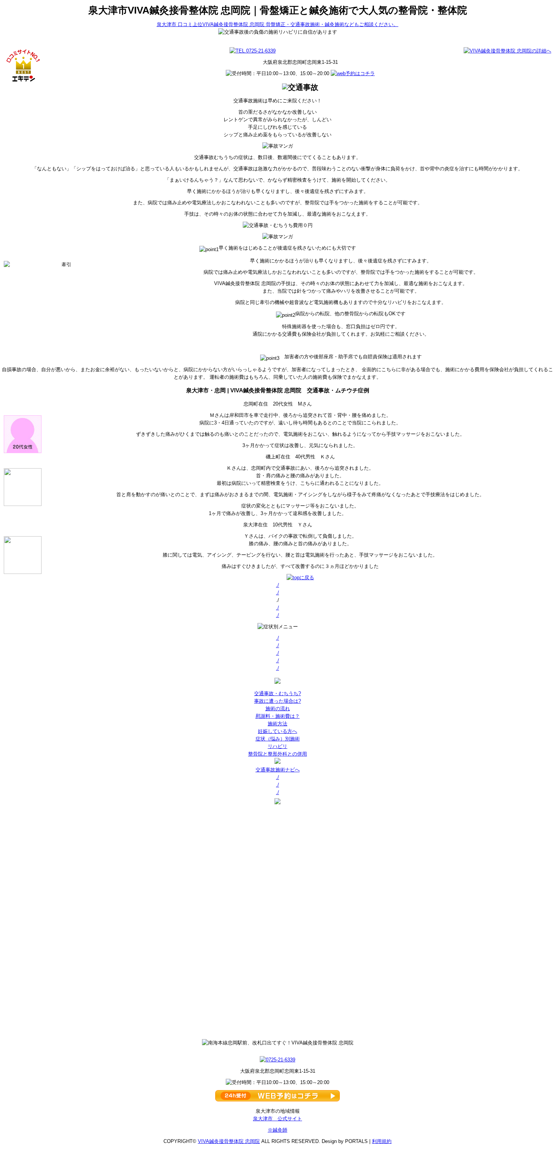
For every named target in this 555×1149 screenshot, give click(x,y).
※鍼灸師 (277, 1130)
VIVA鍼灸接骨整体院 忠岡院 (229, 1141)
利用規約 (382, 1141)
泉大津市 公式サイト (277, 1118)
